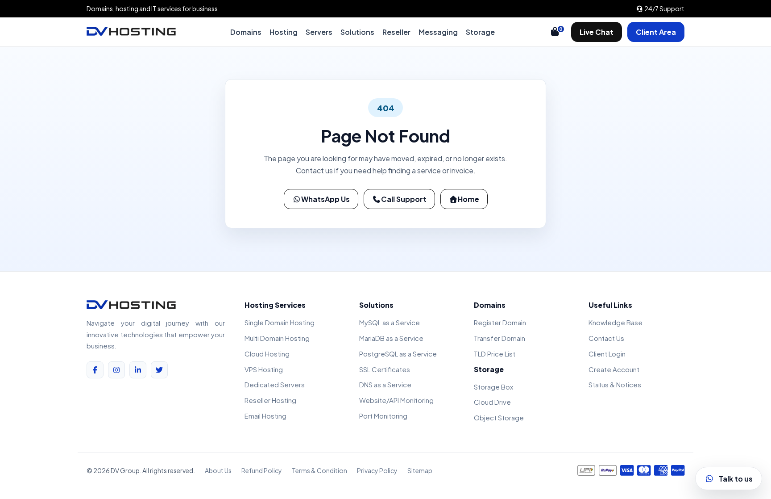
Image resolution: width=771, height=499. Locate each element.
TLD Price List (494, 353)
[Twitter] (159, 369)
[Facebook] (95, 369)
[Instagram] (116, 369)
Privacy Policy (377, 470)
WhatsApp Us (325, 199)
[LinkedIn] (137, 369)
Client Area (656, 32)
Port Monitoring (383, 415)
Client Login (607, 353)
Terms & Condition (319, 470)
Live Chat (596, 32)
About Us (218, 470)
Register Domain (500, 322)
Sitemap (419, 470)
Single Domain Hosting (280, 322)
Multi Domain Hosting (277, 338)
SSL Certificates (384, 369)
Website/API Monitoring (396, 400)
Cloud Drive (492, 402)
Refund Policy (261, 470)
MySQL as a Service (389, 322)
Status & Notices (615, 384)
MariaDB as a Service (391, 338)
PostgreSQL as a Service (398, 353)
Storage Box (493, 386)
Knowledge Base (615, 322)
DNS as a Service (385, 384)
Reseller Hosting (270, 400)
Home (468, 199)
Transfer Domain (499, 338)
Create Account (614, 369)
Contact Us (606, 338)
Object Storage (499, 417)
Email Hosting (265, 415)
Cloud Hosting (267, 353)
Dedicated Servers (275, 384)
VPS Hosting (264, 369)
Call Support (404, 199)
